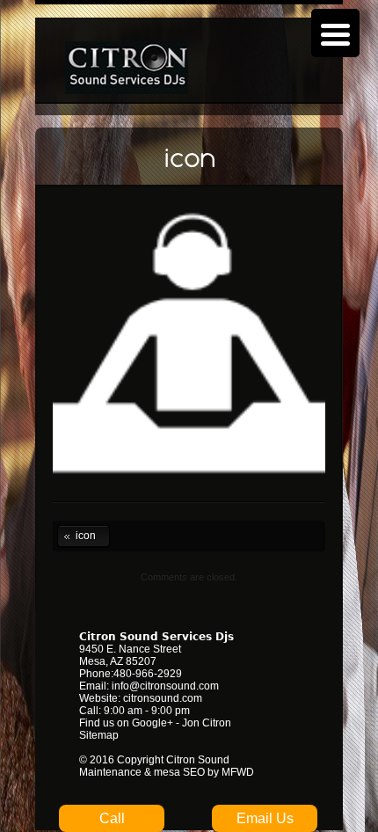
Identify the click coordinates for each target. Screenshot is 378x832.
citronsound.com (162, 698)
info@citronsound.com (165, 686)
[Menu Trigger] (335, 33)
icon (76, 535)
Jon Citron (206, 723)
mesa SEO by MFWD (204, 772)
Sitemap (99, 735)
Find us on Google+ (126, 723)
